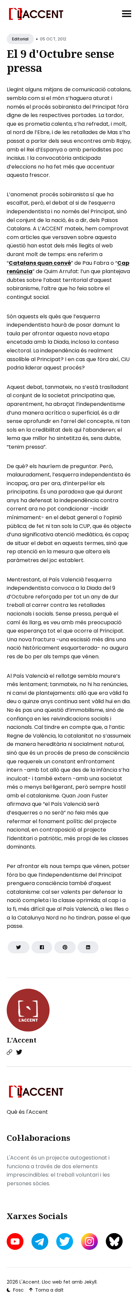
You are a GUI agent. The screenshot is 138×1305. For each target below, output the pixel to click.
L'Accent (22, 1040)
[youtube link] (16, 1241)
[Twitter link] (19, 1052)
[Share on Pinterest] (65, 947)
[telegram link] (40, 1241)
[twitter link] (64, 1241)
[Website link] (9, 1052)
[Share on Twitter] (18, 947)
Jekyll (90, 1282)
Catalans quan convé (40, 263)
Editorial (20, 39)
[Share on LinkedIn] (88, 947)
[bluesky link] (114, 1241)
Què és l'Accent (27, 1112)
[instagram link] (89, 1241)
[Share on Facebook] (41, 947)
